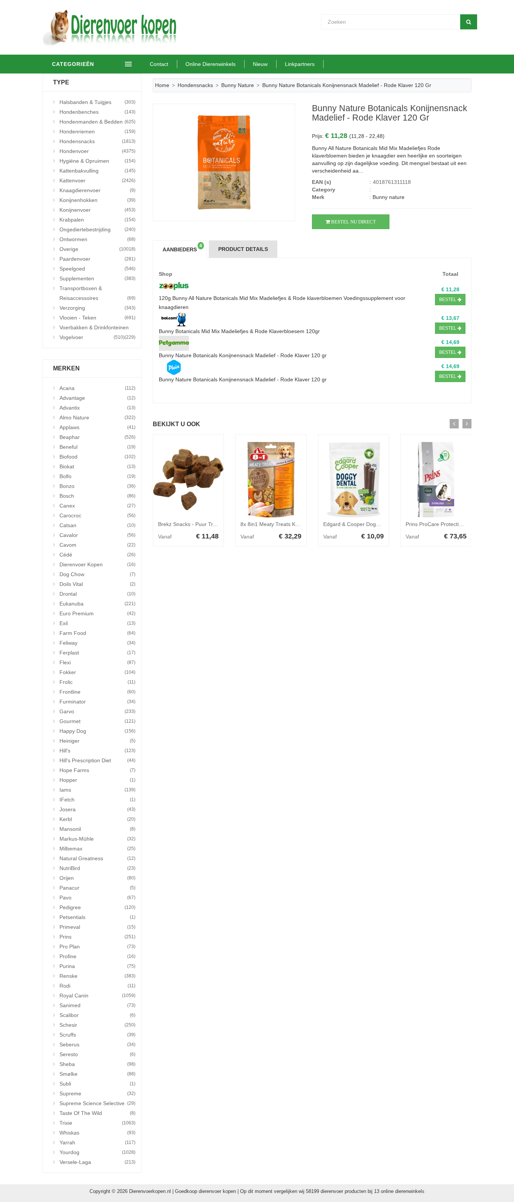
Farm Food (97, 633)
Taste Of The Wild (97, 1113)
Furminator (97, 702)
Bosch (97, 496)
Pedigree (97, 907)
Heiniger (97, 741)
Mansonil (97, 829)
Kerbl (97, 819)
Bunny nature (237, 85)
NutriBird (97, 868)
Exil (97, 623)
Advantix (97, 408)
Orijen (97, 878)
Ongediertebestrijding (97, 229)
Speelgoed (97, 269)
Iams (97, 790)
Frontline (97, 692)
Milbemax (97, 849)
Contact (159, 64)
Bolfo (97, 476)
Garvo (97, 711)
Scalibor (97, 1015)
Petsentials (97, 917)
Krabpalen (97, 220)
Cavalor (97, 535)
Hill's (97, 751)
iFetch (97, 800)
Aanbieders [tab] (182, 248)
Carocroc (97, 515)
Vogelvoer (92, 337)
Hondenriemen (97, 131)
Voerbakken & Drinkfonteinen (97, 328)
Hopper (97, 780)
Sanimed (97, 1005)
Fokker (97, 672)
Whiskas (97, 1133)
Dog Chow (97, 574)
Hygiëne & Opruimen (97, 161)
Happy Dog (97, 731)
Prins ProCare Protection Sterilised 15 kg (454, 524)
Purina (97, 966)
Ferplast (97, 653)
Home (162, 85)
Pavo (97, 898)
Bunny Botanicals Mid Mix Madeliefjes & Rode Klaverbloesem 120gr (239, 331)
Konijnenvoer (97, 210)
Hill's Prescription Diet (97, 760)
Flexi (97, 662)
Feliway (97, 643)
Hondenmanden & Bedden (97, 122)
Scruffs (97, 1035)
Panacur (97, 888)
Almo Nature (97, 417)
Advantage (97, 398)
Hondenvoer (97, 151)
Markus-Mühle (97, 839)
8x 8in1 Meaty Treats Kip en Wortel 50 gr (289, 524)
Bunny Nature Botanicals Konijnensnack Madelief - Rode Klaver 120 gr (243, 355)
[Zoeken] (468, 21)
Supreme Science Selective (97, 1103)
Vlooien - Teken (97, 318)
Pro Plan (97, 947)
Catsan (97, 525)
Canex (97, 506)
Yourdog (97, 1152)
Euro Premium (97, 613)
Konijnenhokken (97, 200)
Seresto (97, 1054)
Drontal (97, 594)
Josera (97, 809)
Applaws (97, 427)
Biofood (97, 457)
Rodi (97, 986)
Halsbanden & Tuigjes (97, 102)
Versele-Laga (97, 1162)
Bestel (448, 299)
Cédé (97, 555)
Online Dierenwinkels (211, 64)
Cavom (97, 545)
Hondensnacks (97, 141)
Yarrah (97, 1142)
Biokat (97, 466)
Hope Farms (97, 770)
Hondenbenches (97, 112)
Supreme (97, 1093)
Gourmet (97, 721)
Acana (97, 388)
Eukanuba (97, 604)
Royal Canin (97, 995)
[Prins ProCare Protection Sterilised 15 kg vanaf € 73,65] (436, 479)
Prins (97, 937)
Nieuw (260, 64)
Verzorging (97, 308)
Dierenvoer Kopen (97, 564)
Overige (97, 249)
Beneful (97, 447)
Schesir (97, 1025)
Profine (97, 956)
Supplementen (97, 278)
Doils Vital (97, 584)
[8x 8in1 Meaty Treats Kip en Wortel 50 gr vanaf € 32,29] (271, 479)
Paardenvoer (97, 259)
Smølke (97, 1074)
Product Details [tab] (243, 249)
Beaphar (97, 437)
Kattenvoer (97, 180)
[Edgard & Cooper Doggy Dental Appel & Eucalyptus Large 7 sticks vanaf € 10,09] (353, 479)
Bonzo (97, 486)
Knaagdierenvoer (97, 190)
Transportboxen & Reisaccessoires (97, 293)
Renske (97, 976)
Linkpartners (300, 64)
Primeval (97, 927)
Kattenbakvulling (97, 171)
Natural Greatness (97, 858)
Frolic (97, 682)
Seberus (97, 1044)
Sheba (97, 1064)
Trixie (97, 1123)
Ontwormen (97, 239)
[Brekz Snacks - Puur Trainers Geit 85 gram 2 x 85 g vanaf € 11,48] (188, 479)
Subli (97, 1084)
